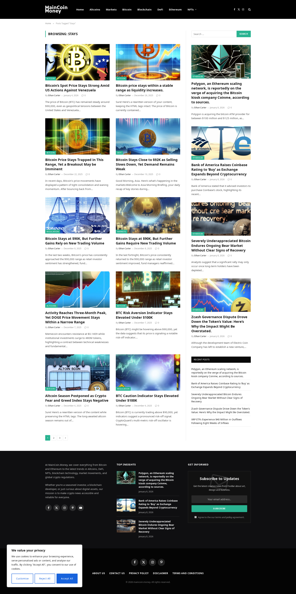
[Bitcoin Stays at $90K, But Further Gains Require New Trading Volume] (148, 215)
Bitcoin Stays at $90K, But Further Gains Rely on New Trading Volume (74, 240)
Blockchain (144, 9)
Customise (22, 578)
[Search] (249, 9)
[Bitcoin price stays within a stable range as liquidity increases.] (148, 62)
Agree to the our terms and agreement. (221, 517)
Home (80, 9)
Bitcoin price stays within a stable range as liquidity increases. (144, 87)
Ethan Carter (54, 95)
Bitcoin (127, 9)
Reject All (45, 578)
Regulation (53, 231)
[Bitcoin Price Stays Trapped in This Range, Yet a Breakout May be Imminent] (77, 136)
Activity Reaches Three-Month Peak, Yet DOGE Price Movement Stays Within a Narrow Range (76, 317)
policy (229, 517)
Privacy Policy (139, 573)
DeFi (160, 9)
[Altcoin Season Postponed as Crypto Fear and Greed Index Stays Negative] (77, 372)
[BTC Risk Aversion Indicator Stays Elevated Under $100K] (148, 289)
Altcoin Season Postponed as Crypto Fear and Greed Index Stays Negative (76, 398)
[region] (44, 566)
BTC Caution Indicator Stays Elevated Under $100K (147, 398)
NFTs (191, 9)
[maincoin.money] (56, 9)
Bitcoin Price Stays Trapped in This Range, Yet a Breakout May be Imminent (74, 164)
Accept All (67, 578)
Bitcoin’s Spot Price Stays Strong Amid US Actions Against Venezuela (77, 87)
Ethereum (175, 9)
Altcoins (95, 9)
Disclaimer (160, 573)
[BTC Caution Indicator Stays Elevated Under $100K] (148, 372)
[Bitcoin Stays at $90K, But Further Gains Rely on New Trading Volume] (77, 215)
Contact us (117, 573)
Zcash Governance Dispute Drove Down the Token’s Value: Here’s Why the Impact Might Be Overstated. (219, 324)
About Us (98, 573)
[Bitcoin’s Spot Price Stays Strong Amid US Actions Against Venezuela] (77, 62)
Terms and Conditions (188, 573)
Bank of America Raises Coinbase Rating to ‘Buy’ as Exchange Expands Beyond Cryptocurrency (219, 169)
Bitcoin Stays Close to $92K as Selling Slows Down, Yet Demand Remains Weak (147, 164)
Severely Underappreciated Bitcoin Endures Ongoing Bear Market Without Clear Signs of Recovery (221, 245)
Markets (111, 9)
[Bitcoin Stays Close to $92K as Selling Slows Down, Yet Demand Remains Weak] (148, 136)
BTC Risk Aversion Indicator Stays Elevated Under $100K (144, 315)
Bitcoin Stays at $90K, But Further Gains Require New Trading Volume (146, 240)
